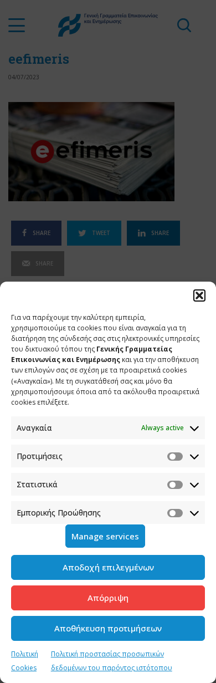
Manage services (105, 536)
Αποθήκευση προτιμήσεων (108, 628)
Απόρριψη (108, 597)
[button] (199, 295)
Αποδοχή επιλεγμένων (108, 567)
